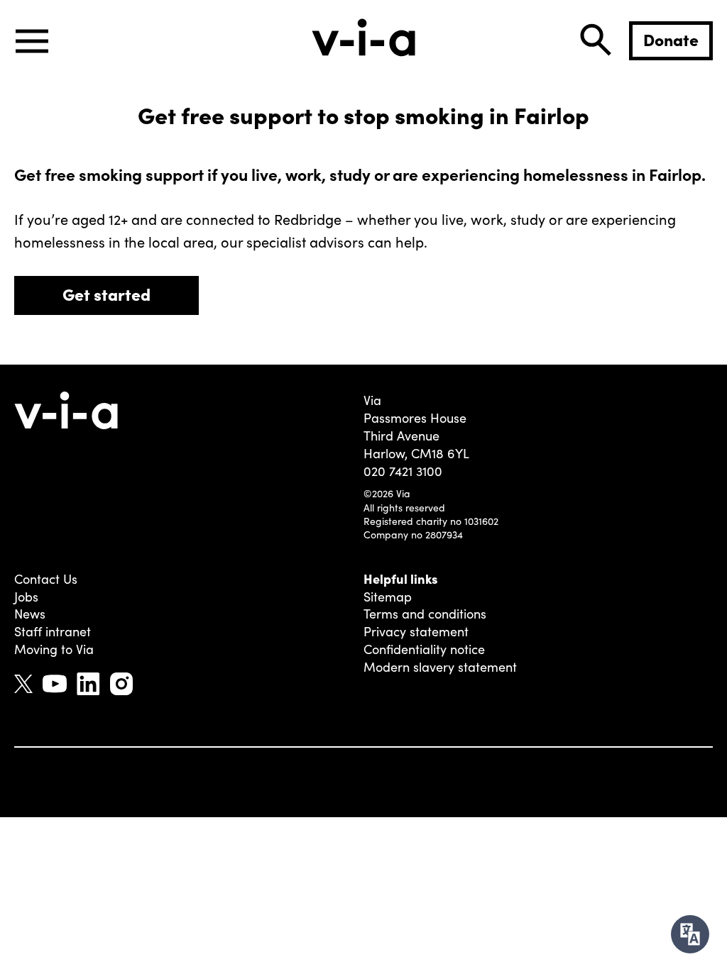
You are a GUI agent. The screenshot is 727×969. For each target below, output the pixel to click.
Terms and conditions (425, 613)
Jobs (26, 596)
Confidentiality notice (424, 649)
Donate (671, 39)
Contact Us (45, 578)
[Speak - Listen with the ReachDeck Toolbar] (690, 934)
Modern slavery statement (440, 666)
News (29, 613)
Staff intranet (52, 631)
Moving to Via (54, 649)
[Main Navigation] (32, 41)
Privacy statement (416, 631)
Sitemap (388, 596)
